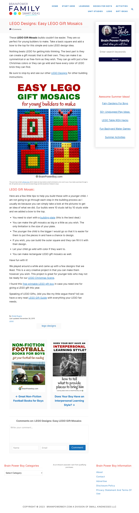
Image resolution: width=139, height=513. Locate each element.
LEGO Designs (59, 73)
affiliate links (25, 182)
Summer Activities (115, 137)
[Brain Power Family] (24, 9)
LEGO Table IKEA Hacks (115, 120)
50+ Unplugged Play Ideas (115, 111)
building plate (47, 217)
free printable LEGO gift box (38, 283)
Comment (77, 447)
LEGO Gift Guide (38, 297)
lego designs (49, 325)
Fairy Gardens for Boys (115, 103)
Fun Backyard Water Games (115, 128)
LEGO (11, 321)
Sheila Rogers (17, 316)
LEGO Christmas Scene (41, 277)
